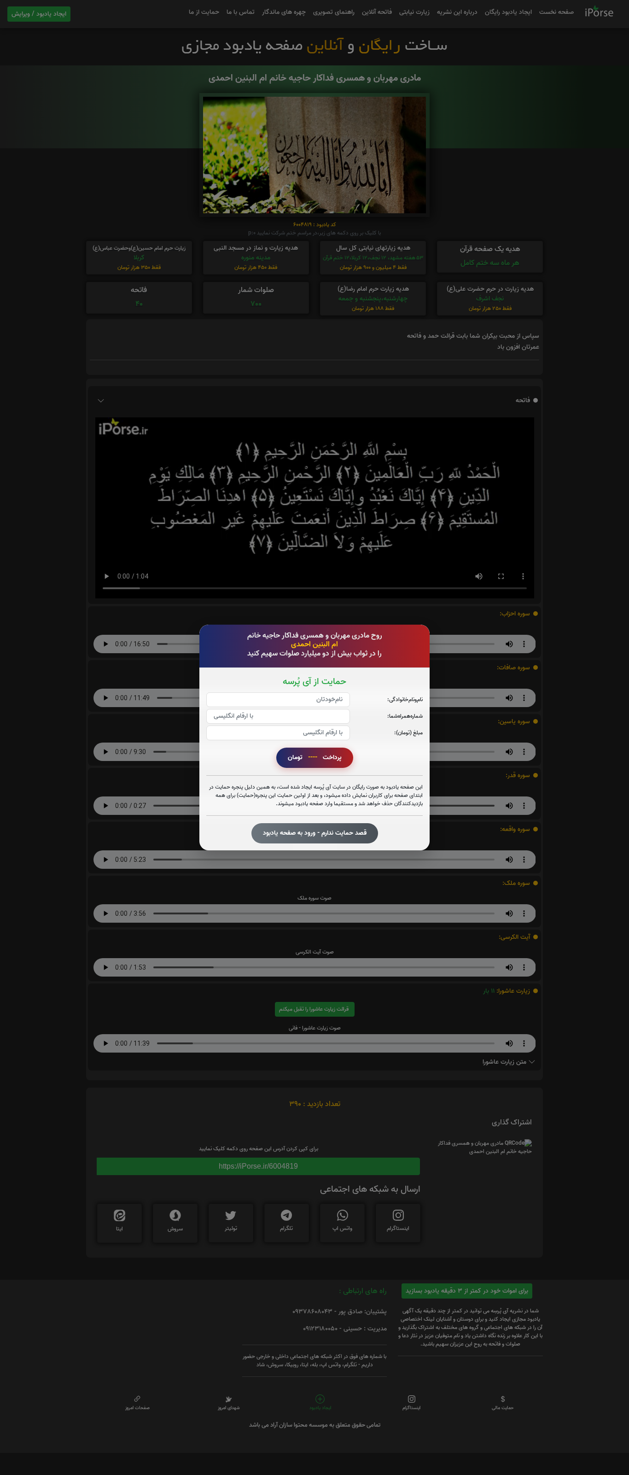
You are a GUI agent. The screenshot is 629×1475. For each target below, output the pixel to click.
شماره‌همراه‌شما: (405, 716)
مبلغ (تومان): (408, 732)
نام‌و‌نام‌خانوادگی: (405, 699)
